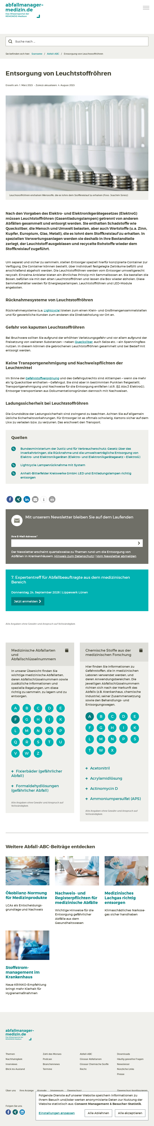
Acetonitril (99, 768)
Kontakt (42, 1090)
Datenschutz (74, 1090)
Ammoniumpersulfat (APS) (115, 798)
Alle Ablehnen (98, 1113)
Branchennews (51, 1064)
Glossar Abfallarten (91, 1059)
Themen (10, 1054)
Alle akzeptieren (130, 1113)
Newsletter (123, 1064)
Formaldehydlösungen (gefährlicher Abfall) (35, 788)
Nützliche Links (125, 1069)
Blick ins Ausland (15, 1069)
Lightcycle (51, 310)
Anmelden (139, 543)
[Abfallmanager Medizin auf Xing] (15, 1112)
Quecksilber (84, 342)
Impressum (56, 1090)
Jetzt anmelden (26, 601)
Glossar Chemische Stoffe (94, 1064)
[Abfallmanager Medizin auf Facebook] (8, 1112)
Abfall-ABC (53, 53)
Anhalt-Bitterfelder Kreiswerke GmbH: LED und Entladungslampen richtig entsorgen (75, 475)
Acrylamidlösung (105, 778)
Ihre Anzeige (27, 1090)
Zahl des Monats (52, 1054)
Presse (120, 1074)
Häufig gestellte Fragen (130, 1059)
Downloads (123, 1054)
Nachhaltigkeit (14, 1059)
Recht (83, 1069)
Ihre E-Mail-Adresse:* (24, 536)
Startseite (37, 53)
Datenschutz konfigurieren (132, 1090)
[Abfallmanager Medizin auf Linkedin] (22, 1112)
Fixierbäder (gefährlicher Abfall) (36, 773)
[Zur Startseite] (24, 10)
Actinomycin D (103, 788)
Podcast (47, 1059)
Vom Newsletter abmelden (116, 556)
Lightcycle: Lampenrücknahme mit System (52, 465)
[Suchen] (10, 41)
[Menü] (146, 8)
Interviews (11, 1064)
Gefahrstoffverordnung (42, 378)
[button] (10, 499)
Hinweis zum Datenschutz (74, 556)
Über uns (11, 1090)
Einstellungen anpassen (57, 1113)
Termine (47, 1069)
